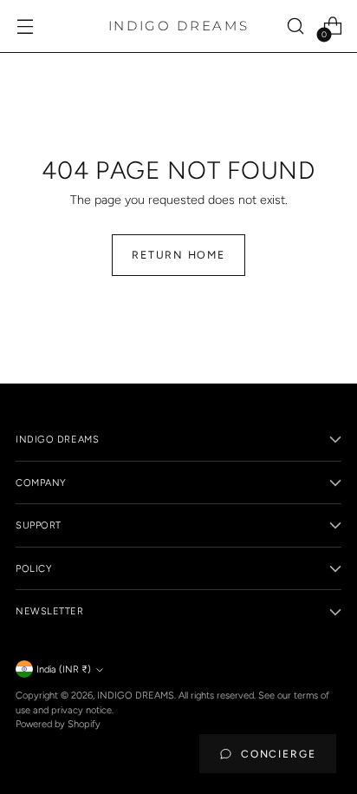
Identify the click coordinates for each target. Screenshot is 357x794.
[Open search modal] (295, 26)
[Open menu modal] (24, 26)
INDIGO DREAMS (135, 695)
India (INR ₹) (63, 669)
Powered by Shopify (58, 724)
